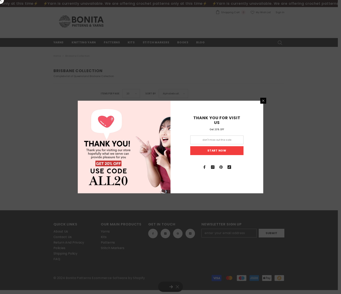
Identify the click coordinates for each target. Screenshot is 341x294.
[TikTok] (229, 167)
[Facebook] (204, 167)
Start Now (216, 151)
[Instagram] (213, 167)
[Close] (263, 101)
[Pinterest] (221, 167)
